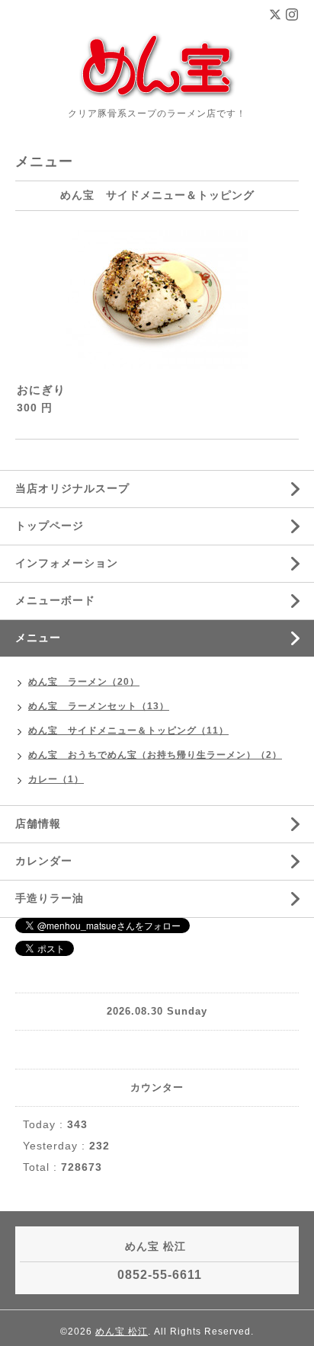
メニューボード (55, 600)
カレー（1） (56, 779)
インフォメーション (66, 563)
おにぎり (41, 389)
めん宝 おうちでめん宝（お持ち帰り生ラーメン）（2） (155, 755)
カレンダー (43, 861)
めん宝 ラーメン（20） (83, 681)
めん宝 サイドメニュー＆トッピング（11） (128, 730)
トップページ (49, 526)
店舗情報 (38, 823)
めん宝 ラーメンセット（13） (98, 706)
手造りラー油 (49, 898)
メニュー (38, 637)
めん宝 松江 (121, 1331)
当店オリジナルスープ (72, 488)
